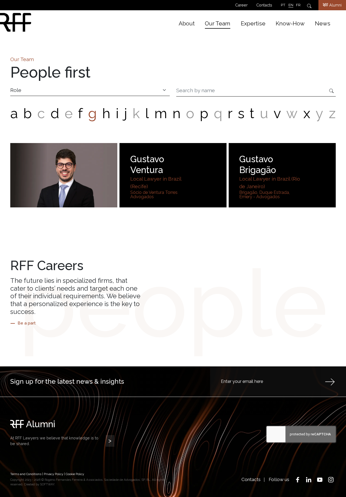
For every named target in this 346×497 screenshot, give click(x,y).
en (290, 5)
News (322, 23)
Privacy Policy (53, 474)
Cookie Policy (75, 474)
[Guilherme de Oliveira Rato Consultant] (63, 175)
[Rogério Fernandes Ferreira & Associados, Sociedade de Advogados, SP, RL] (52, 22)
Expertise (253, 23)
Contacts (264, 5)
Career (241, 5)
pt (283, 5)
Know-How (290, 23)
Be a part (27, 323)
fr (298, 5)
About (187, 23)
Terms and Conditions (25, 474)
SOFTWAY (47, 484)
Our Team (217, 23)
